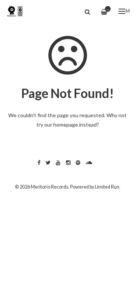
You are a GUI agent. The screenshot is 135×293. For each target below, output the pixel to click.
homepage (65, 124)
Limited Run (107, 187)
